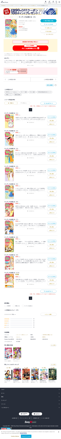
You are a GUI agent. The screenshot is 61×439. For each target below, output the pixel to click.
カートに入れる (49, 24)
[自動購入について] (56, 85)
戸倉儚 (55, 382)
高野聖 (41, 382)
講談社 (44, 337)
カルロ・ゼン (20, 382)
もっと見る (31, 65)
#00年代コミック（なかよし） (12, 92)
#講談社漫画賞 (17, 94)
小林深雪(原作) (22, 20)
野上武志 (29, 382)
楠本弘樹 (33, 382)
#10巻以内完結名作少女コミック (44, 92)
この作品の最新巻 (48, 79)
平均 (13, 314)
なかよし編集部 (7, 360)
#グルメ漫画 (32, 92)
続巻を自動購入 (50, 85)
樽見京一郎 (24, 382)
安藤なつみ (17, 305)
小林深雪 (8, 305)
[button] (45, 418)
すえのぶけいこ (16, 360)
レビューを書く (22, 24)
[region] (30, 434)
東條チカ (15, 382)
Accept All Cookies (26, 436)
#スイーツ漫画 (24, 92)
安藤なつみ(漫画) (28, 20)
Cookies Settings (15, 436)
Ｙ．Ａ (36, 382)
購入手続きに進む (49, 20)
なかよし (34, 20)
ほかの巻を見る (49, 34)
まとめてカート (49, 103)
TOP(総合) (3, 5)
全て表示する (31, 122)
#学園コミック (9, 94)
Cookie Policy (23, 433)
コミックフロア (10, 5)
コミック (17, 5)
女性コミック (23, 5)
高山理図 (44, 382)
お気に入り (49, 27)
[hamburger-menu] (59, 2)
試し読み (49, 31)
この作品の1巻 (12, 79)
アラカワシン (51, 382)
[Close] (58, 432)
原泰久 (5, 382)
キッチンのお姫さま (32, 5)
